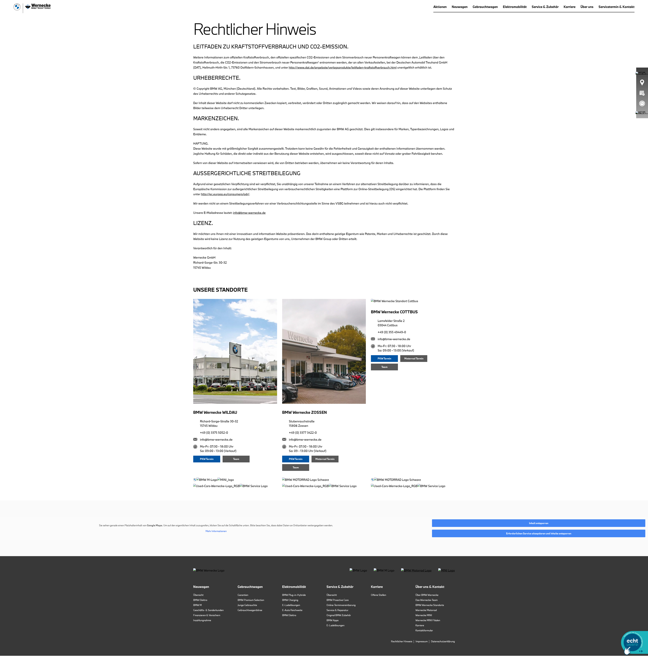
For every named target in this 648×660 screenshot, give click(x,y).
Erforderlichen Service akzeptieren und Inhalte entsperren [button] (538, 533)
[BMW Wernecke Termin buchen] (642, 93)
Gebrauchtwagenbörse (250, 610)
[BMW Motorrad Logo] (416, 570)
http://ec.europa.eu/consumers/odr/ (225, 194)
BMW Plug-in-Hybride (294, 594)
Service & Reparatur (337, 610)
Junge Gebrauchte (247, 605)
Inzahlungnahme (202, 620)
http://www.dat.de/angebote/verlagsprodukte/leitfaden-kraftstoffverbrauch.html (343, 67)
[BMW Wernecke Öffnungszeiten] (642, 103)
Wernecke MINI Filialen (427, 620)
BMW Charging (290, 600)
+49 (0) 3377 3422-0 (303, 433)
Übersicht (198, 594)
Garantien (243, 594)
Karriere (419, 625)
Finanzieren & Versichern (206, 615)
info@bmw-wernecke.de (249, 213)
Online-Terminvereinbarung (341, 605)
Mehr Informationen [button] (216, 531)
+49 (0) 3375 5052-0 (214, 433)
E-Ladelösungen (291, 605)
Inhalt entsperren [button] (538, 523)
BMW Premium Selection (251, 600)
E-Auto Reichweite (292, 610)
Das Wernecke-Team (426, 600)
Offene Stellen (378, 594)
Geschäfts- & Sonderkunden (208, 610)
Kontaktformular (424, 630)
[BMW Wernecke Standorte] (642, 82)
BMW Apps (333, 620)
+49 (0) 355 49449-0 (392, 332)
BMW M (197, 605)
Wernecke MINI (423, 615)
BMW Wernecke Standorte (429, 605)
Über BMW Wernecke (426, 594)
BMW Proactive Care (338, 600)
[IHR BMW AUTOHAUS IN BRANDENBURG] (32, 8)
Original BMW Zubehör (339, 615)
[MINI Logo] (446, 570)
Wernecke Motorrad (426, 610)
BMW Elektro (200, 600)
